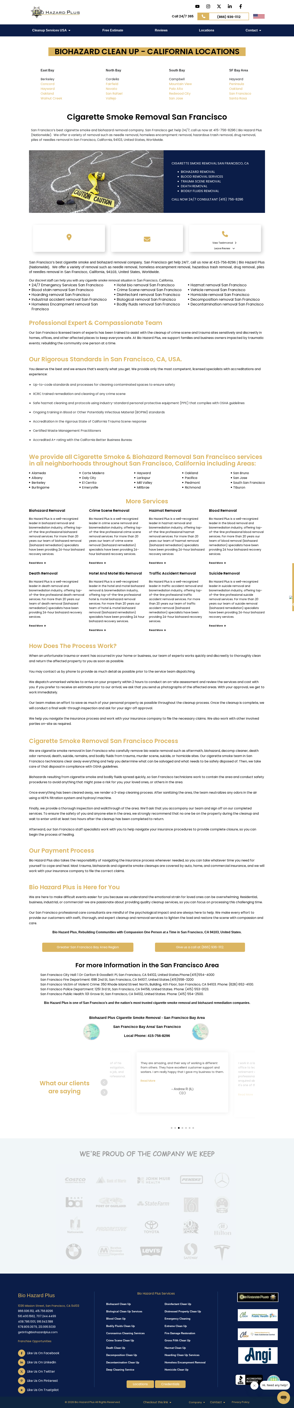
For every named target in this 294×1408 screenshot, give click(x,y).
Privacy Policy (240, 1402)
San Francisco (240, 93)
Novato (111, 88)
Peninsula (236, 84)
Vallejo (111, 98)
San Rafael (114, 93)
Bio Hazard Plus (36, 1295)
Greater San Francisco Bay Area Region (88, 947)
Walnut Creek (51, 98)
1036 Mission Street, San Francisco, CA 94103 (48, 1306)
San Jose (176, 98)
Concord (47, 84)
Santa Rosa (238, 98)
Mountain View (180, 84)
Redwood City (180, 93)
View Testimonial (223, 242)
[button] (93, 947)
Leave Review (222, 248)
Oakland (47, 93)
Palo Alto (176, 88)
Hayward (48, 88)
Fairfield (112, 84)
